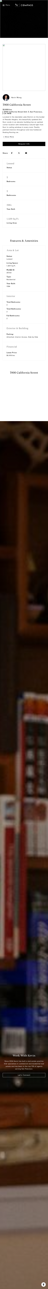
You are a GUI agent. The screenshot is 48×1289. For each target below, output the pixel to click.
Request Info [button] (24, 144)
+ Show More (8, 137)
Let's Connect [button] (24, 1075)
